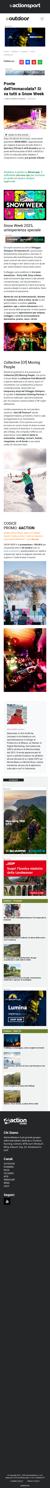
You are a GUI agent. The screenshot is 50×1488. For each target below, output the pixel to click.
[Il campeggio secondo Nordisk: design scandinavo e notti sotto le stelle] (25, 950)
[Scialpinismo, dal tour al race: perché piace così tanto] (25, 1058)
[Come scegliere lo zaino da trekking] (25, 1078)
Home (6, 51)
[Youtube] (7, 1201)
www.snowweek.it (12, 550)
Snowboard (8, 54)
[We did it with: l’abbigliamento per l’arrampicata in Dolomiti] (25, 910)
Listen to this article (18, 134)
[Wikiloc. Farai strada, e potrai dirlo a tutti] (25, 1096)
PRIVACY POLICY (33, 1481)
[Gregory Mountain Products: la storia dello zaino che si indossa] (25, 930)
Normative (25, 1486)
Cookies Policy (16, 1481)
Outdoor (14, 51)
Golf (6, 1186)
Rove (6, 1170)
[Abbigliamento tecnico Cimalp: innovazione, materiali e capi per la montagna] (25, 970)
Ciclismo (9, 1173)
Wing (7, 1182)
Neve (33, 51)
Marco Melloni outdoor (15, 98)
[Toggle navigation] (42, 18)
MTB (6, 1176)
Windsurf (9, 1179)
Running (9, 1166)
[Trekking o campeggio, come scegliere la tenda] (25, 1040)
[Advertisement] (25, 1239)
